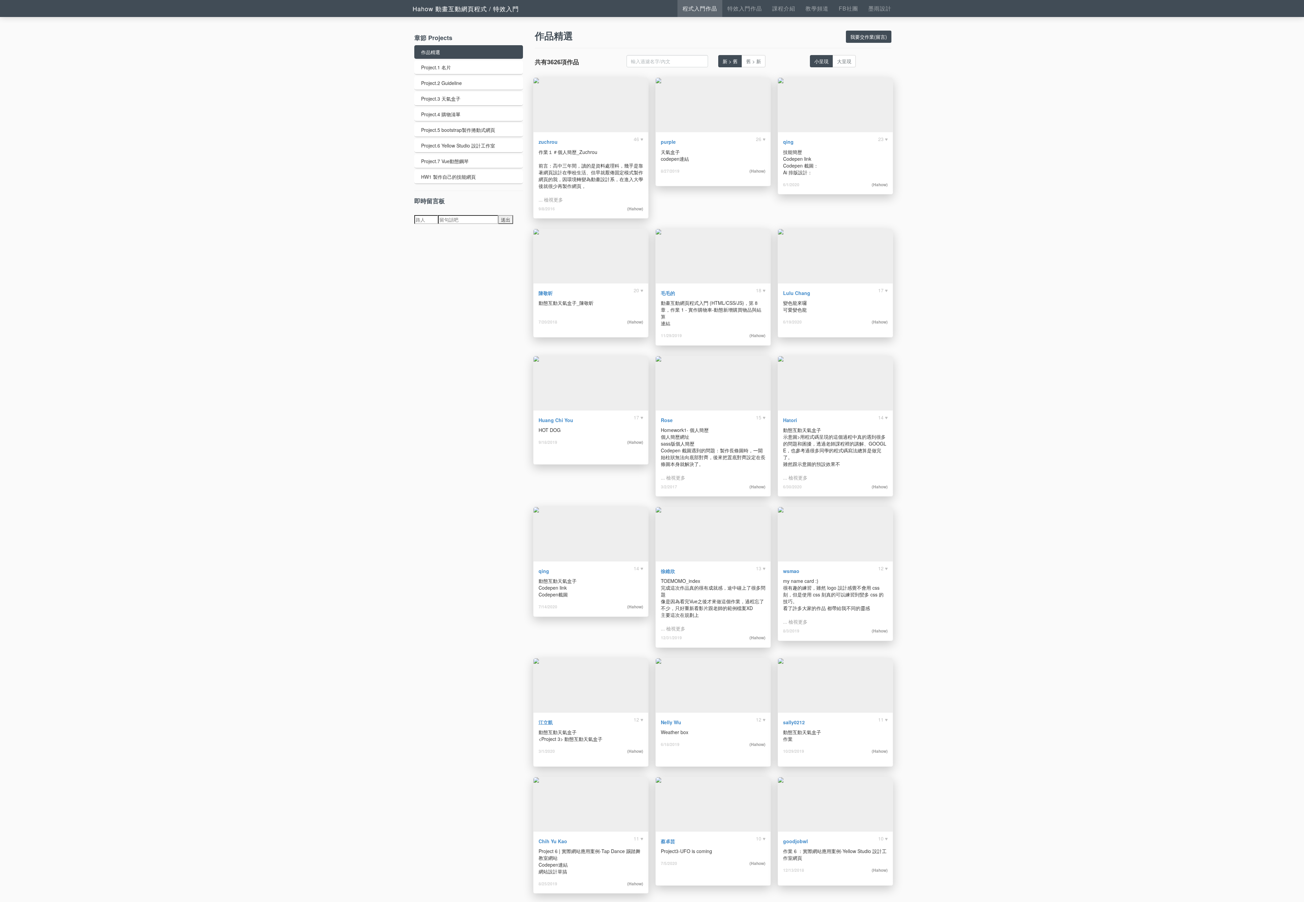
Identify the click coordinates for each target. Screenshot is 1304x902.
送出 (505, 219)
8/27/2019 (670, 171)
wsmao (791, 571)
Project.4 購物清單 (440, 114)
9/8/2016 (547, 209)
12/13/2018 (793, 870)
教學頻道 (817, 8)
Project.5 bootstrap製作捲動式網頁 (458, 129)
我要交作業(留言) (868, 36)
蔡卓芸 (668, 841)
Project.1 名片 (436, 67)
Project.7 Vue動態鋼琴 (445, 161)
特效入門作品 (744, 8)
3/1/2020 (547, 751)
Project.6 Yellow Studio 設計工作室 (458, 145)
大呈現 (844, 61)
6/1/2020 (791, 184)
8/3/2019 (791, 631)
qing (788, 141)
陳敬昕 (546, 293)
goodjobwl (795, 841)
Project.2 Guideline (441, 83)
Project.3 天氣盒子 (440, 98)
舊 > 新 (753, 61)
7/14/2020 (548, 607)
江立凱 (546, 722)
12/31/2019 (671, 638)
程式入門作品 (700, 8)
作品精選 (430, 52)
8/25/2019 (548, 884)
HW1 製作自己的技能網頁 (448, 176)
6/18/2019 (670, 744)
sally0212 (794, 722)
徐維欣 (668, 571)
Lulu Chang (796, 293)
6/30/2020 (792, 487)
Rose (667, 420)
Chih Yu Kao (553, 841)
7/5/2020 (669, 863)
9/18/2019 (548, 442)
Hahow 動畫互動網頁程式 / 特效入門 (466, 8)
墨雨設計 (879, 8)
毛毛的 (668, 293)
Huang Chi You (556, 420)
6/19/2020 (792, 322)
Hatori (790, 420)
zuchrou (548, 141)
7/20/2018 (548, 322)
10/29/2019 (793, 751)
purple (668, 141)
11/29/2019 (671, 335)
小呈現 (821, 61)
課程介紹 (783, 8)
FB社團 (848, 8)
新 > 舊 (730, 61)
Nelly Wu (671, 722)
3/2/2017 (669, 487)
